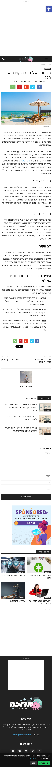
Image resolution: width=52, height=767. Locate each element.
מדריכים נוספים (44, 398)
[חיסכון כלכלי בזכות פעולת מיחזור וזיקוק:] (39, 565)
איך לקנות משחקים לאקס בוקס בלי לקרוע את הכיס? (38, 360)
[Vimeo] (26, 751)
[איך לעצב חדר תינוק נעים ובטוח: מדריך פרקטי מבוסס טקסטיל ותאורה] (45, 431)
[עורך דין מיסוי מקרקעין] (13, 590)
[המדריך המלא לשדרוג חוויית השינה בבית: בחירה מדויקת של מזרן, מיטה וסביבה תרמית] (45, 407)
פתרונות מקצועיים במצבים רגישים (14, 575)
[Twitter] (32, 751)
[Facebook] (39, 751)
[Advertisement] (26, 29)
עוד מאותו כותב (31, 398)
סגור (33, 763)
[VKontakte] (19, 751)
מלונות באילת (25, 161)
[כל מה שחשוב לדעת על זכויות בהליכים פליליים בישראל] (45, 419)
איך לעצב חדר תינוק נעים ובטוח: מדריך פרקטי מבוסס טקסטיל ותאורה (21, 429)
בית (50, 65)
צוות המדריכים (43, 81)
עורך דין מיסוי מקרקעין (17, 601)
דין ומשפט (21, 572)
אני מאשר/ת (43, 763)
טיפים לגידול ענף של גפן (10, 359)
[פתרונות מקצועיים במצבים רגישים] (13, 565)
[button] (49, 9)
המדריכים (47, 69)
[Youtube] (13, 751)
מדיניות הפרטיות (34, 758)
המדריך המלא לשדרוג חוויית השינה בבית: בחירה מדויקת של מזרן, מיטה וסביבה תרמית (20, 407)
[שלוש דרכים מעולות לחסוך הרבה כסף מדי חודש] (39, 590)
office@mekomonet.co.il (22, 735)
